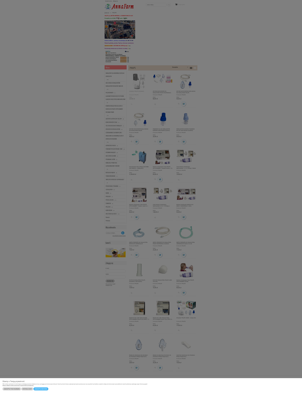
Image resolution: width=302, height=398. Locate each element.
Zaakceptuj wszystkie (41, 389)
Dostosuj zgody (27, 389)
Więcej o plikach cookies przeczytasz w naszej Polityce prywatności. (18, 385)
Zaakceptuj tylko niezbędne (12, 389)
